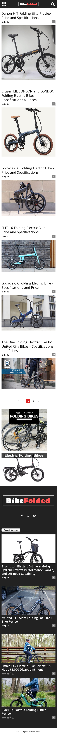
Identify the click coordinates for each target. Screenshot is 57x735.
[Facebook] (22, 516)
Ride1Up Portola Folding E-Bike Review (24, 712)
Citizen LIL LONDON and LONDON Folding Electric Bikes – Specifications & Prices (28, 95)
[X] (29, 516)
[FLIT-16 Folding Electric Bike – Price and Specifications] (28, 256)
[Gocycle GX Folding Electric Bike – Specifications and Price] (28, 312)
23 (54, 355)
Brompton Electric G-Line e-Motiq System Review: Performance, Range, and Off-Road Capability (28, 570)
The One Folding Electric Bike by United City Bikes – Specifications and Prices (28, 346)
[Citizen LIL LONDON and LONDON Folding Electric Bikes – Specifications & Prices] (28, 132)
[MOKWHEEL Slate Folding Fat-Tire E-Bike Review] (28, 600)
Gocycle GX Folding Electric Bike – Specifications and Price (28, 285)
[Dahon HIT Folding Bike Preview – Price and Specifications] (28, 52)
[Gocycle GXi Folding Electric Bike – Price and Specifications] (28, 198)
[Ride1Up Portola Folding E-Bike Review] (28, 692)
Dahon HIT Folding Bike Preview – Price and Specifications (28, 15)
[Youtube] (35, 516)
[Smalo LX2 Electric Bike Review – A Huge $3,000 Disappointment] (28, 648)
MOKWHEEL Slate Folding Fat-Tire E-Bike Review (28, 620)
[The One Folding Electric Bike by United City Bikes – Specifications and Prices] (28, 373)
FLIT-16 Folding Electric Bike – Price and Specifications (25, 229)
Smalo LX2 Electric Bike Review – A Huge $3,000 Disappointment (26, 668)
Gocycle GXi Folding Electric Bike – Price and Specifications (28, 170)
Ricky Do (5, 22)
